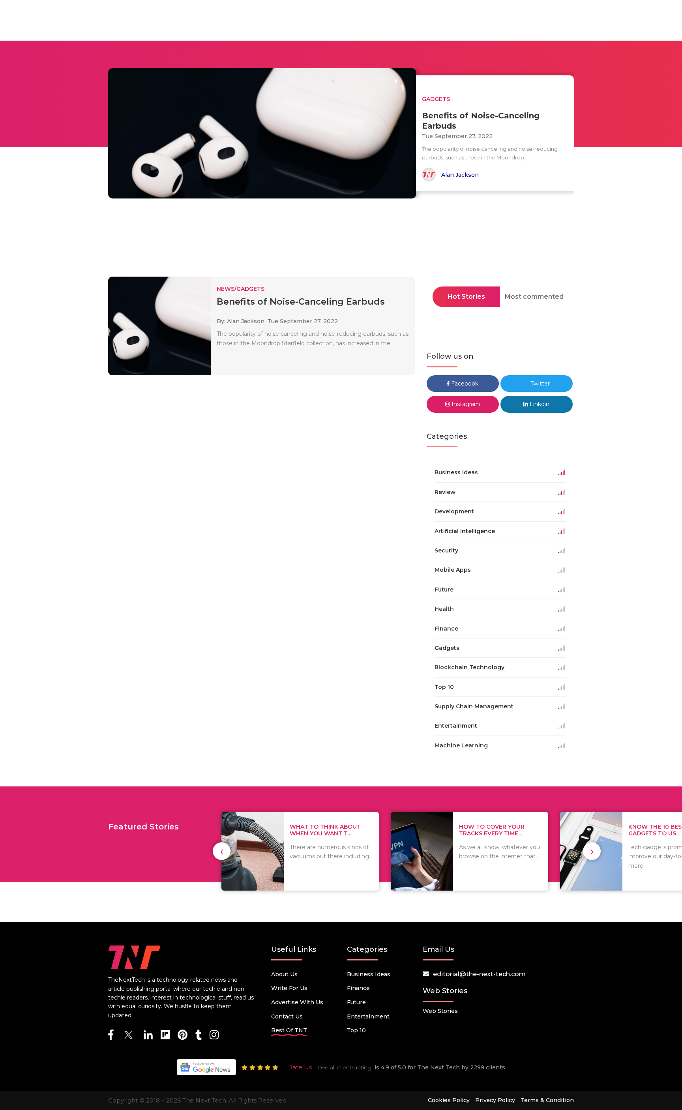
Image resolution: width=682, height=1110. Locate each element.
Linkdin (538, 404)
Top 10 (356, 1030)
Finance (358, 988)
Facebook (464, 383)
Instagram (465, 404)
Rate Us (300, 1067)
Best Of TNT (289, 1030)
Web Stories (440, 1011)
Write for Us (289, 988)
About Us (284, 974)
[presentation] (221, 851)
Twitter (539, 383)
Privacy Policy (495, 1100)
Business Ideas (368, 974)
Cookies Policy (449, 1100)
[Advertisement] (341, 240)
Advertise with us (297, 1002)
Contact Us (287, 1016)
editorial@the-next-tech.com (479, 974)
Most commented (534, 296)
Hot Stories (466, 296)
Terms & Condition (547, 1100)
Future (356, 1002)
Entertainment (368, 1016)
